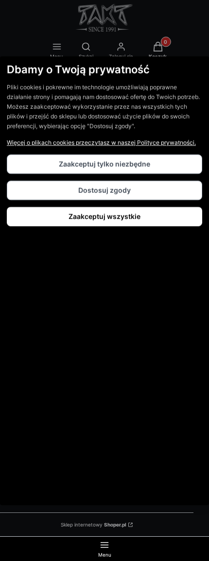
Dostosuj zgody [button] (104, 190)
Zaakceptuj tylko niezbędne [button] (104, 164)
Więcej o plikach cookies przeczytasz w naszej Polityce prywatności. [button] (101, 142)
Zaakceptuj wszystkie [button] (104, 216)
